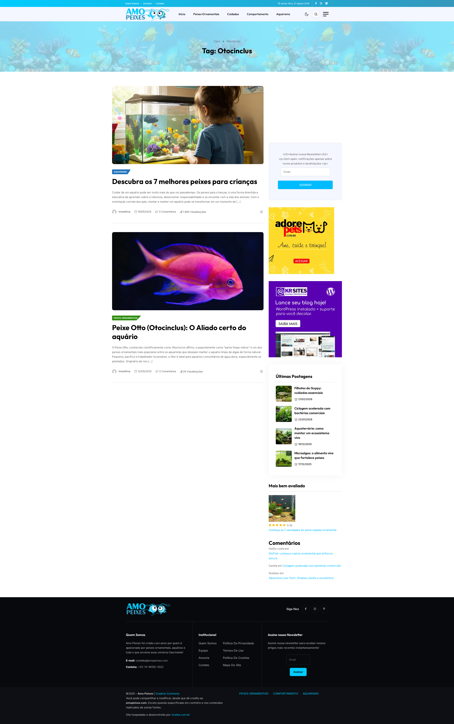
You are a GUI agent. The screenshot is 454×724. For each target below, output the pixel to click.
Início (182, 14)
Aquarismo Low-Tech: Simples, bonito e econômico (301, 578)
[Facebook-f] (306, 609)
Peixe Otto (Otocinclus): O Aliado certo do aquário (179, 332)
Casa (218, 41)
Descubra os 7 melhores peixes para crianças (184, 181)
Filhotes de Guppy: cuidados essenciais (308, 390)
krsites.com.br (181, 714)
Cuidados (233, 14)
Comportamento (257, 14)
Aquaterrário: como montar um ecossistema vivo (311, 433)
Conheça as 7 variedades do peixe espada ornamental (302, 530)
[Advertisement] (305, 111)
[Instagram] (315, 609)
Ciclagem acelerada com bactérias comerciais (312, 410)
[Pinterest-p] (324, 609)
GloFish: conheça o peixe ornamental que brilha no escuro (301, 556)
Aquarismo (283, 14)
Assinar (305, 185)
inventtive (124, 211)
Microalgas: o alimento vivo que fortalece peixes (313, 455)
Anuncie (147, 3)
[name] (317, 3)
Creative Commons (167, 693)
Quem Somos (132, 3)
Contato (160, 3)
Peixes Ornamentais (206, 14)
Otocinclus (233, 41)
